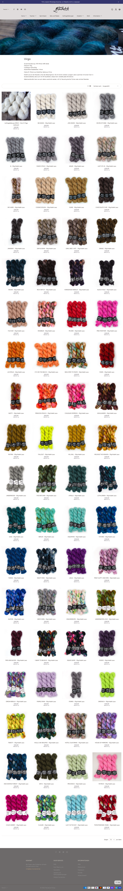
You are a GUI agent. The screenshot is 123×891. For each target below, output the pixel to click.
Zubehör (79, 16)
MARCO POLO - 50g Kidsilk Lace (46, 166)
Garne (23, 16)
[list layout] (88, 86)
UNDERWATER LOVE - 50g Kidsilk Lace (107, 619)
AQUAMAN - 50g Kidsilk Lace (77, 537)
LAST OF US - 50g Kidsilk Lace (107, 166)
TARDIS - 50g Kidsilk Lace (16, 578)
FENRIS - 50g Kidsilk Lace (76, 701)
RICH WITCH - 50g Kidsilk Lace (46, 290)
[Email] (25, 9)
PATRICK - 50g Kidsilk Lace (107, 784)
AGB (79, 864)
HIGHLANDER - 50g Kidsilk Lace (107, 413)
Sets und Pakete (54, 16)
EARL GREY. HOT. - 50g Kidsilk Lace (76, 248)
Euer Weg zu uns (58, 867)
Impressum (81, 870)
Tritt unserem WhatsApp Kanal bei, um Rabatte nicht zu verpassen (61, 2)
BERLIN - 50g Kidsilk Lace (46, 537)
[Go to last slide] (2, 1)
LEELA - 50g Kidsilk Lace (76, 578)
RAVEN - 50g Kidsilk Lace (16, 290)
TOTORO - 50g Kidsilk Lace (107, 537)
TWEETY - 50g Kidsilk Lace (16, 742)
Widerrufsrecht (82, 875)
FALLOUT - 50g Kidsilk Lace (46, 454)
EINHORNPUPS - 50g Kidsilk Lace (77, 619)
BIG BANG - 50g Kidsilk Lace (46, 123)
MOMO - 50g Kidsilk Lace (107, 660)
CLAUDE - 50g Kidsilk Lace (46, 825)
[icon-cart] (119, 9)
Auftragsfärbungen (68, 16)
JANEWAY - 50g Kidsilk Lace (16, 248)
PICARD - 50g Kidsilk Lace (77, 331)
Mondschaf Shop (50, 887)
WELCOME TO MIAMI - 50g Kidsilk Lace (77, 372)
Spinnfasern (43, 16)
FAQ (55, 864)
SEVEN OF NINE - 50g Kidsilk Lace (106, 123)
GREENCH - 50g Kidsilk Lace (107, 701)
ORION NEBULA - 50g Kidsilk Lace (16, 701)
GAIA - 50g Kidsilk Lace (16, 537)
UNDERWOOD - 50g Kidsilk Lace (16, 495)
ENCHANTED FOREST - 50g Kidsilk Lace (16, 784)
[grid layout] (90, 86)
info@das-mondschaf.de (33, 869)
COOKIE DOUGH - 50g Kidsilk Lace (46, 207)
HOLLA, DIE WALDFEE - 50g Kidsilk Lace (46, 742)
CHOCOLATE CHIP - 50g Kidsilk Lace (107, 207)
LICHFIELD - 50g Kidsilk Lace (16, 372)
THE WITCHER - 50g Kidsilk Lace (46, 495)
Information (96, 16)
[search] (112, 9)
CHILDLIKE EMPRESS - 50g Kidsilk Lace (77, 413)
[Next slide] (118, 1)
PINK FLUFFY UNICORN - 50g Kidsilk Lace (107, 578)
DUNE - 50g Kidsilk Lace (76, 207)
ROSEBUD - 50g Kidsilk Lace (46, 331)
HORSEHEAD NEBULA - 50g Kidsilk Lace (76, 290)
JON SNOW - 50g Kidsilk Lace (77, 123)
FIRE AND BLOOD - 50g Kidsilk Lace (16, 660)
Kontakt (80, 872)
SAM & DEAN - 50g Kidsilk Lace (46, 248)
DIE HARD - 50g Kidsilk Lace (16, 207)
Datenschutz (81, 867)
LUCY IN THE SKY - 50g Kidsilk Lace (77, 825)
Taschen (32, 16)
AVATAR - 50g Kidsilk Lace (16, 619)
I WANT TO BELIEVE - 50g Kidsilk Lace (46, 660)
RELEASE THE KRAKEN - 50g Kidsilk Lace (106, 454)
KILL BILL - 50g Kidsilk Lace (76, 454)
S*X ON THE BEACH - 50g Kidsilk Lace (46, 372)
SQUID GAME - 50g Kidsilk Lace (76, 660)
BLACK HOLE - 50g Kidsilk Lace (106, 290)
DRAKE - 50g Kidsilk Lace (106, 248)
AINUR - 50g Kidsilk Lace (76, 166)
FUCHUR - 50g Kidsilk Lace (16, 331)
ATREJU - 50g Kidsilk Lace (77, 495)
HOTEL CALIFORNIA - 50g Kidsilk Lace (76, 742)
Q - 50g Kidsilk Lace (16, 166)
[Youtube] (21, 9)
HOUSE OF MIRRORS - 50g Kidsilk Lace (107, 742)
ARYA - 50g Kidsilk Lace (46, 784)
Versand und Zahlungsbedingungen (60, 873)
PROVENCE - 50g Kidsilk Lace (77, 784)
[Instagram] (17, 9)
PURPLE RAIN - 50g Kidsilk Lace (46, 701)
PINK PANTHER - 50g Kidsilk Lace (107, 331)
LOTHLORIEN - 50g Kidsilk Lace (106, 495)
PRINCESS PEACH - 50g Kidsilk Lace (46, 413)
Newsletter (57, 870)
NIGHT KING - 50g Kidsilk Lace (46, 578)
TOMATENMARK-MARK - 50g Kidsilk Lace (107, 825)
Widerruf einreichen (59, 877)
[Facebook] (14, 9)
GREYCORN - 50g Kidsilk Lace (46, 619)
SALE (88, 16)
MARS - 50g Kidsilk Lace (106, 372)
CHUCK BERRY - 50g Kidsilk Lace (16, 825)
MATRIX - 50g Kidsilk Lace (16, 454)
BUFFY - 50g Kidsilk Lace (16, 413)
